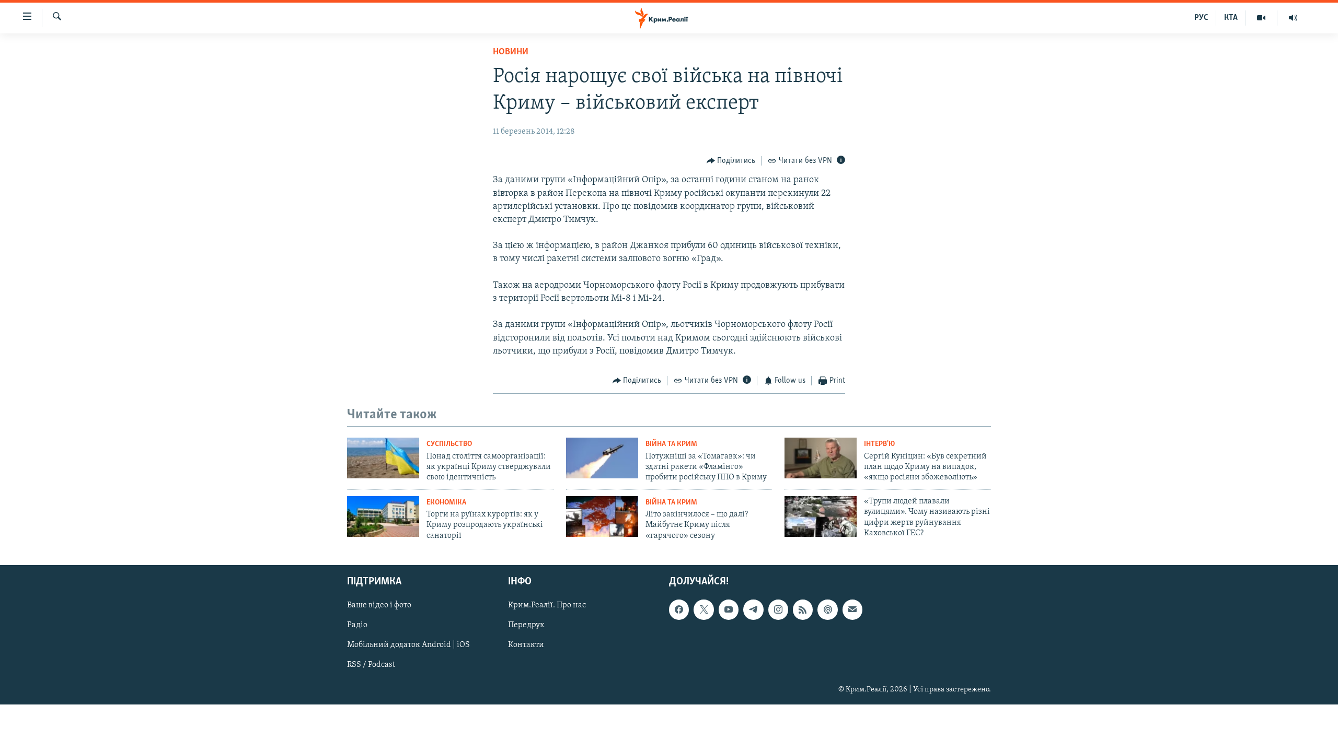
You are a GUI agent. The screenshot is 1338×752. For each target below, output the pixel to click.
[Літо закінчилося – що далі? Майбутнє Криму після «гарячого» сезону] (602, 516)
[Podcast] (827, 609)
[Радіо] (1293, 17)
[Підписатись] (852, 609)
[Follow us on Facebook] (679, 609)
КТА (1231, 18)
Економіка (446, 503)
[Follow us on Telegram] (753, 609)
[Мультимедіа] (1261, 17)
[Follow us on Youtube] (729, 609)
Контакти (526, 645)
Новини (510, 52)
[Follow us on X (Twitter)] (703, 609)
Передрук (526, 625)
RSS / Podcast (371, 665)
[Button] (731, 161)
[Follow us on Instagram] (778, 609)
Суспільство (449, 444)
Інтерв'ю (879, 444)
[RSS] (803, 609)
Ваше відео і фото (379, 605)
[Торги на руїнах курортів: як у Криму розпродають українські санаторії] (383, 516)
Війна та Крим (671, 444)
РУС (1201, 18)
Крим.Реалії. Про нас (547, 605)
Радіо (357, 625)
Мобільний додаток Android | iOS (408, 645)
